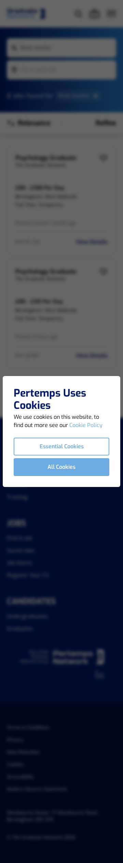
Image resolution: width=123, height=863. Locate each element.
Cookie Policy (85, 425)
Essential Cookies (62, 446)
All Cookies (61, 467)
